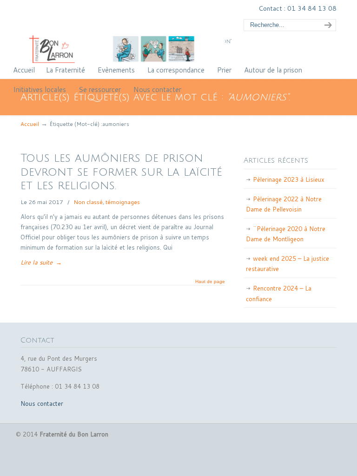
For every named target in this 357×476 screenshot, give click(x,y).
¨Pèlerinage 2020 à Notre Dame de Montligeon (285, 234)
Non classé (88, 202)
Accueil (29, 124)
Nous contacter (41, 403)
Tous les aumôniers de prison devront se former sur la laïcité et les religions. (121, 172)
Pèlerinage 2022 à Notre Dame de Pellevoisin (284, 204)
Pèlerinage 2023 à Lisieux (288, 179)
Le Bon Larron (122, 33)
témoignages (123, 202)
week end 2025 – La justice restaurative (287, 263)
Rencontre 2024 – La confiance (278, 293)
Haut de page (210, 281)
